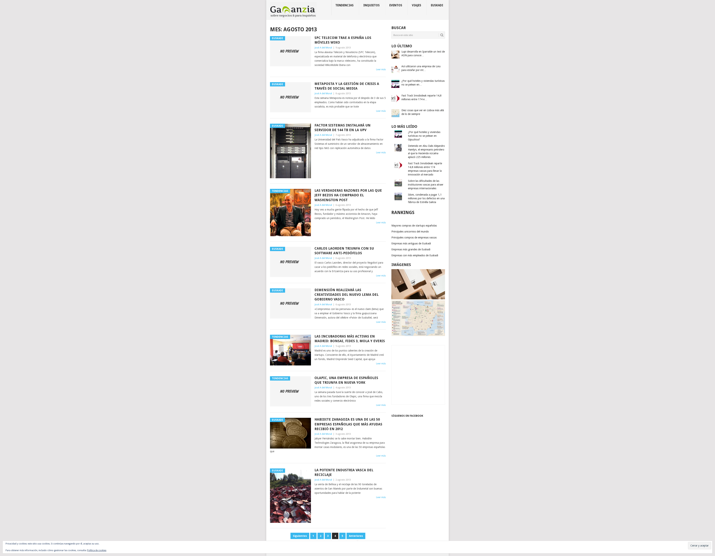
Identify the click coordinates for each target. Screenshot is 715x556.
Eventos (395, 5)
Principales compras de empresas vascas (414, 237)
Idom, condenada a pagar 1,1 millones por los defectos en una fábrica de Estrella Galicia (426, 198)
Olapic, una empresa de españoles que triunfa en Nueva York (346, 380)
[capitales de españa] (418, 335)
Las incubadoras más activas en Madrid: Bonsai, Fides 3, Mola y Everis (349, 338)
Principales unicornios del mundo (410, 231)
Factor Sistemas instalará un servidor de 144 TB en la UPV (342, 127)
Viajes (416, 5)
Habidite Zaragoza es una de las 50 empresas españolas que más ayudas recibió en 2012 (348, 424)
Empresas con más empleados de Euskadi (414, 255)
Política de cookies (96, 550)
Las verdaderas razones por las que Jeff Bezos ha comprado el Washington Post (348, 195)
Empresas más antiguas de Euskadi (411, 243)
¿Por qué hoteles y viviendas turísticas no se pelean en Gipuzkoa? (424, 136)
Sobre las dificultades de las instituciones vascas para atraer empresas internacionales (425, 184)
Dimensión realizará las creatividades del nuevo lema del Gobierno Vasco (346, 294)
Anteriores (356, 535)
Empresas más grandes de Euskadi (410, 249)
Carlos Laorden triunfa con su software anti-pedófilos (344, 250)
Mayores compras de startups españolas (414, 225)
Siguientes (300, 535)
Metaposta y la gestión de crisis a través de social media (346, 86)
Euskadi (437, 5)
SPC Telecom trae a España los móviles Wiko (342, 40)
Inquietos (371, 5)
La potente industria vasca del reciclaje (343, 472)
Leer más (381, 69)
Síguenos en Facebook (407, 415)
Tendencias (344, 5)
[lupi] (418, 298)
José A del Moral (323, 47)
